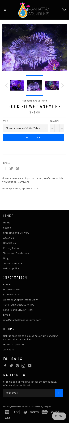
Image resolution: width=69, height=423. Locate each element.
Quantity (54, 121)
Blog (6, 258)
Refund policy (11, 268)
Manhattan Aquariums (21, 406)
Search (7, 227)
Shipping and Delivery (16, 232)
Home (6, 222)
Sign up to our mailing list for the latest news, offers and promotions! (30, 383)
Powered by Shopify (41, 406)
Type (5, 121)
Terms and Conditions (16, 253)
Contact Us (9, 242)
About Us (8, 237)
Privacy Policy (11, 248)
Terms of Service (12, 263)
